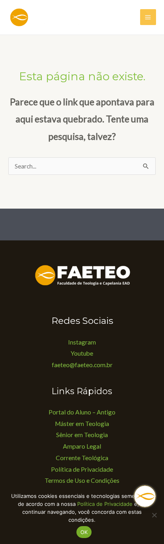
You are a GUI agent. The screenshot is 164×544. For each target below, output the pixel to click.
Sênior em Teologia (82, 434)
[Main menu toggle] (148, 17)
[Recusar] (154, 515)
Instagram (82, 342)
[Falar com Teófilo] (145, 496)
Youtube (82, 353)
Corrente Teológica (82, 457)
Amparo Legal (82, 446)
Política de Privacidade (82, 469)
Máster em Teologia (82, 423)
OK (84, 532)
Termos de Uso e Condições (82, 480)
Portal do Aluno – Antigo (82, 412)
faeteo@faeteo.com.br (82, 364)
